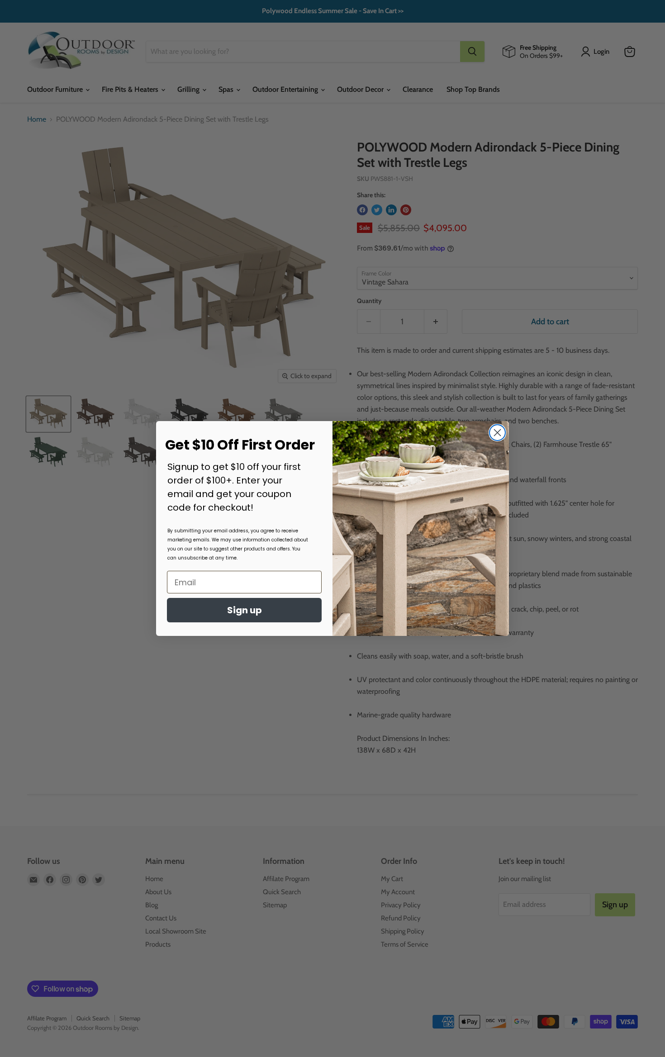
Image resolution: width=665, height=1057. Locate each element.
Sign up (244, 610)
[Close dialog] (497, 433)
